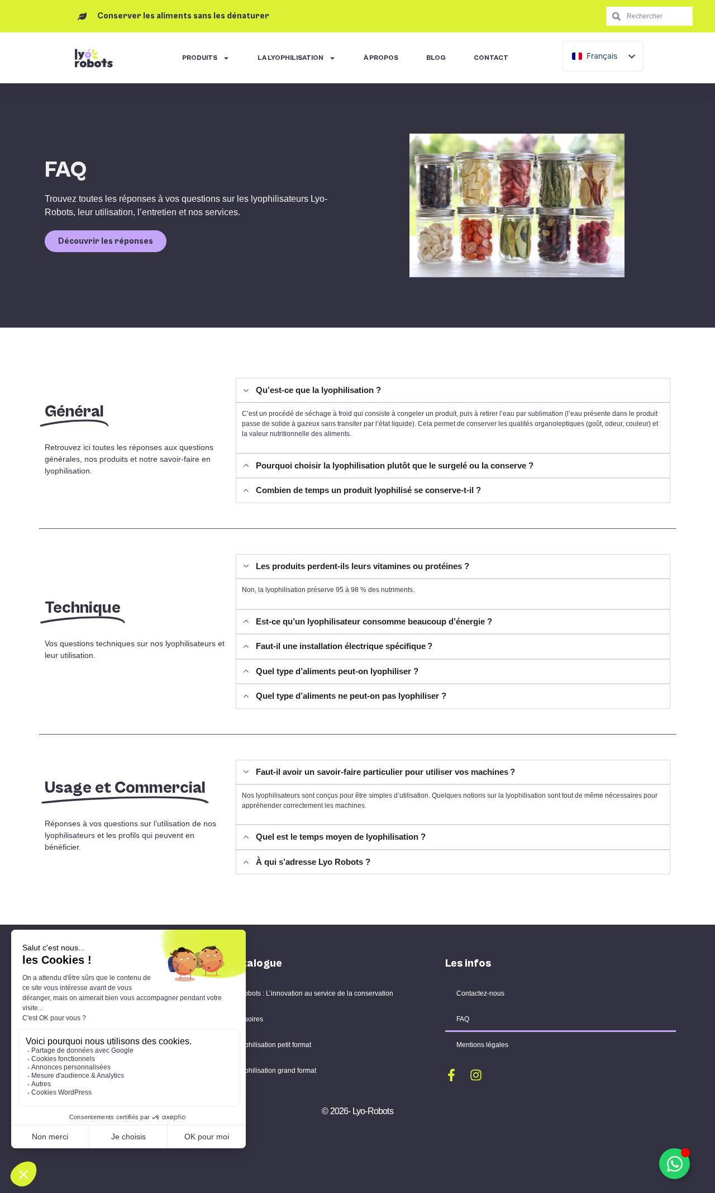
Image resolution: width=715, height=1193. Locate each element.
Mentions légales (482, 1045)
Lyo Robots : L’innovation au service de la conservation (309, 993)
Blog (436, 57)
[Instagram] (476, 1075)
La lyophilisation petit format (268, 1045)
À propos (381, 57)
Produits (199, 57)
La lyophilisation (290, 57)
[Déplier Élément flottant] (674, 1163)
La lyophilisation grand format (271, 1070)
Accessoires (244, 1019)
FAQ (462, 1019)
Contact (491, 57)
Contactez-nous (480, 993)
